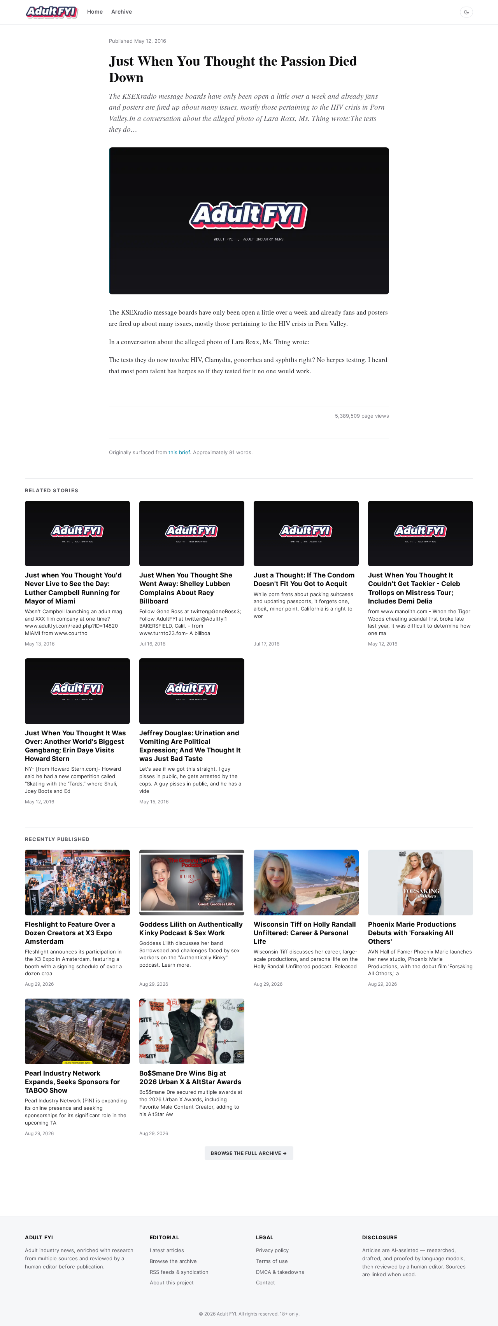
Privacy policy (272, 1250)
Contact (265, 1282)
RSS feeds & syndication (179, 1272)
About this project (172, 1282)
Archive (121, 11)
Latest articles (167, 1250)
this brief (179, 452)
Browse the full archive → (249, 1153)
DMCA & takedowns (280, 1272)
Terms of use (272, 1261)
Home (95, 11)
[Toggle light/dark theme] (466, 12)
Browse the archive (173, 1261)
